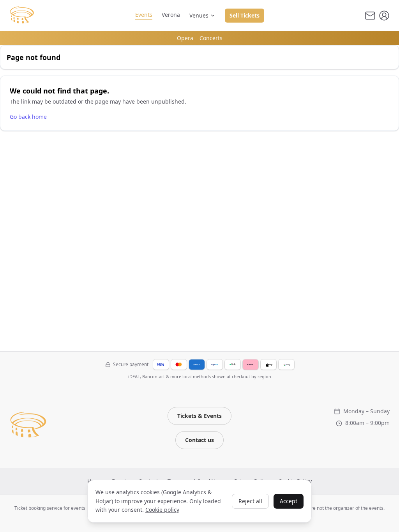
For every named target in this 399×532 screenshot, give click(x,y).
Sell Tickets (245, 15)
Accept (288, 501)
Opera (185, 38)
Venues (198, 15)
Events (143, 14)
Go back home (28, 116)
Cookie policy (162, 509)
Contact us (199, 440)
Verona (171, 14)
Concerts (211, 38)
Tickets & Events (199, 415)
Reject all (250, 501)
